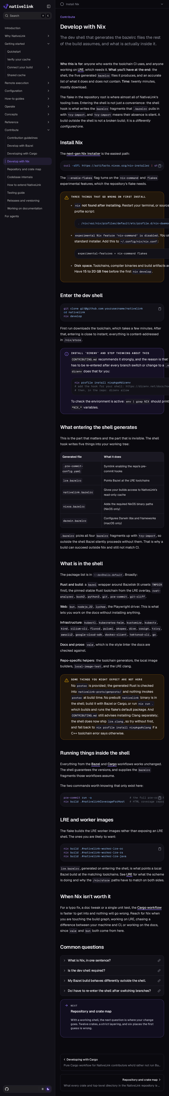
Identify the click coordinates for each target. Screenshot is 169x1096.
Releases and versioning (23, 200)
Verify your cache (19, 59)
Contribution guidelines (22, 138)
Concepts (11, 114)
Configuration (13, 91)
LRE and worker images (86, 819)
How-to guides (14, 98)
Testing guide (16, 193)
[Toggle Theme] (45, 1089)
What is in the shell (81, 563)
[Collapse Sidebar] (49, 6)
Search (29, 16)
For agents (12, 216)
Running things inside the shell (94, 753)
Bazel (95, 764)
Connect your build (20, 67)
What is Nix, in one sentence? (89, 960)
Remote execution (17, 83)
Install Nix (71, 142)
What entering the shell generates (98, 427)
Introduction (12, 28)
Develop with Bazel (20, 145)
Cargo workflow (149, 907)
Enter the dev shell (81, 295)
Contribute (12, 130)
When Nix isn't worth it (85, 896)
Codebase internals (20, 177)
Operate (10, 106)
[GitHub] (7, 1089)
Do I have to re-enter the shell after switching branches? (109, 991)
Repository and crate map (24, 169)
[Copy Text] (159, 165)
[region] (112, 166)
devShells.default (109, 575)
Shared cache (16, 75)
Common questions (82, 947)
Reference (11, 122)
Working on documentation (24, 208)
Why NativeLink (15, 36)
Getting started (15, 44)
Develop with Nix (18, 161)
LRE (81, 69)
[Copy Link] (159, 960)
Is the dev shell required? (86, 970)
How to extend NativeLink (24, 185)
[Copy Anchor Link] (86, 142)
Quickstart (14, 51)
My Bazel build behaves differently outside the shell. (107, 980)
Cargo (112, 764)
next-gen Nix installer (83, 153)
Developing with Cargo (22, 153)
